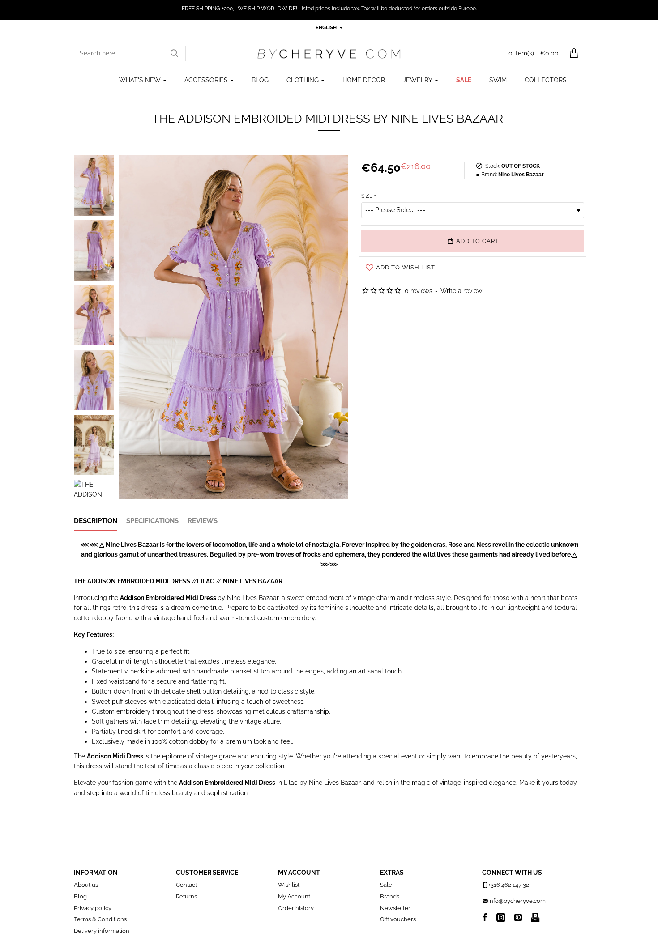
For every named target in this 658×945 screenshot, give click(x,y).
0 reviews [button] (418, 290)
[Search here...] (174, 53)
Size (366, 196)
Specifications (152, 521)
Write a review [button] (461, 290)
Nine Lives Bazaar (521, 174)
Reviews (203, 521)
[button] (472, 241)
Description (95, 521)
